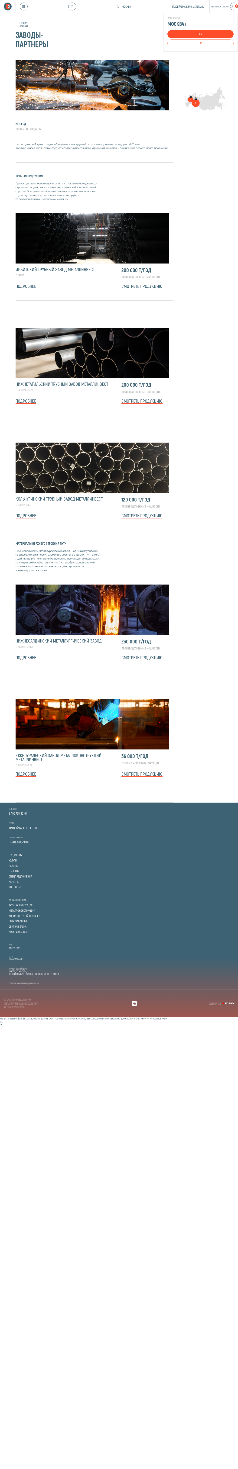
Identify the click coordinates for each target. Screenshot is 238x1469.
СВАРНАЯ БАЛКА (17, 926)
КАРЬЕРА (14, 881)
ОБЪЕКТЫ (14, 871)
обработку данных (120, 1018)
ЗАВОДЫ (13, 865)
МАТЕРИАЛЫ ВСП (18, 931)
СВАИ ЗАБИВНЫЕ (18, 921)
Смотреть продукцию (142, 286)
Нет (200, 43)
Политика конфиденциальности (24, 983)
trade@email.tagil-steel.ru (188, 6)
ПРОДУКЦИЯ (15, 855)
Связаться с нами (219, 6)
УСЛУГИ (13, 860)
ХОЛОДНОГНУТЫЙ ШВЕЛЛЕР (24, 915)
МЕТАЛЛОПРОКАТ (18, 899)
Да (200, 33)
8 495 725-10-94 (18, 813)
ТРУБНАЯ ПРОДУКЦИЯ (21, 905)
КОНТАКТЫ (15, 887)
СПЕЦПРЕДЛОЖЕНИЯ (20, 876)
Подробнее (26, 286)
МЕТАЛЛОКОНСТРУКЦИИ (22, 910)
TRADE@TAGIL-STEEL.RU (23, 827)
